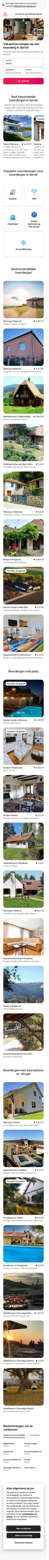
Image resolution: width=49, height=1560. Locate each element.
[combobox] (23, 63)
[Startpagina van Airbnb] (5, 14)
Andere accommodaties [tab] (14, 1435)
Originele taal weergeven (25, 6)
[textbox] (13, 72)
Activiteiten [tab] (34, 1435)
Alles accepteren (23, 1528)
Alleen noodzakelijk (23, 1535)
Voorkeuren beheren (23, 1542)
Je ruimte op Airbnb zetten (28, 14)
